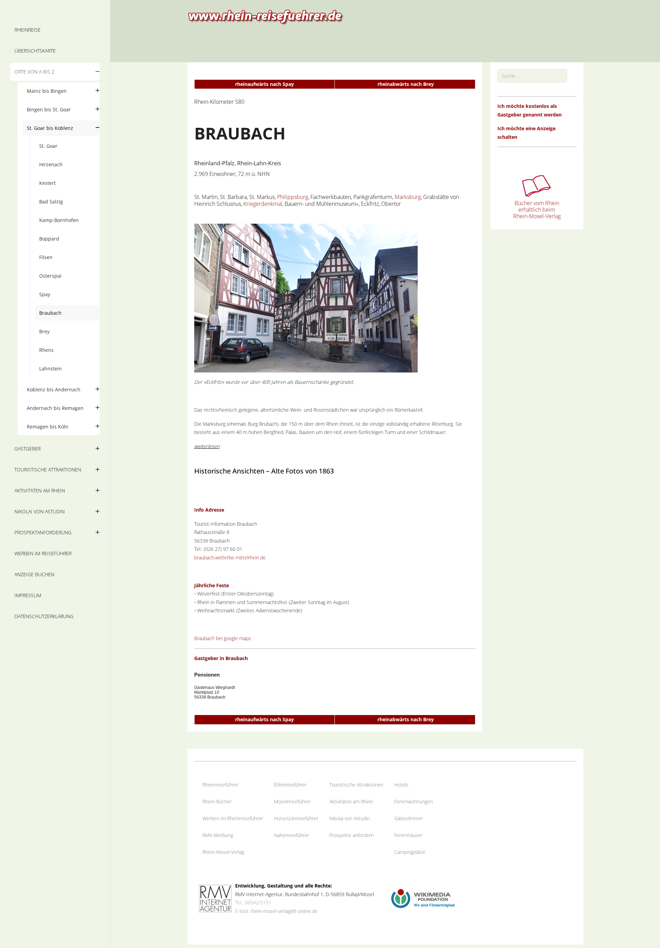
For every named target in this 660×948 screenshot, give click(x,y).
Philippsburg (292, 197)
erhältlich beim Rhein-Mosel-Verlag (537, 213)
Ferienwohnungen (413, 801)
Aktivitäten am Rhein (351, 801)
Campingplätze (410, 852)
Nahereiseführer (291, 835)
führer (231, 784)
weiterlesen (207, 446)
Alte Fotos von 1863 (302, 471)
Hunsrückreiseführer (296, 818)
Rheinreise (213, 784)
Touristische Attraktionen (356, 784)
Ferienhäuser (408, 835)
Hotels (401, 784)
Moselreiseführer (292, 801)
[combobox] (532, 75)
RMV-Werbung (217, 835)
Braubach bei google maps (222, 638)
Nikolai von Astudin (349, 818)
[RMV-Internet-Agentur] (215, 898)
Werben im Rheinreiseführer (232, 818)
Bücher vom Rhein (537, 203)
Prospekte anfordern (351, 835)
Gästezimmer (408, 818)
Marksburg (408, 197)
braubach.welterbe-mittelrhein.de (230, 557)
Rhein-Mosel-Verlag (223, 852)
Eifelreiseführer (290, 784)
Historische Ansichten (229, 471)
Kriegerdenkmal (262, 204)
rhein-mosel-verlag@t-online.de (284, 911)
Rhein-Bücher (217, 801)
